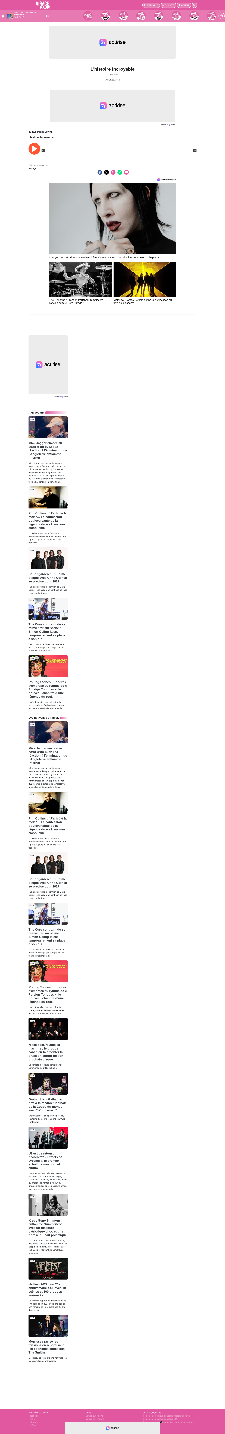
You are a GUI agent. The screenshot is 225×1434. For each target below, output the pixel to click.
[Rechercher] (194, 5)
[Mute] (47, 16)
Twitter (32, 1419)
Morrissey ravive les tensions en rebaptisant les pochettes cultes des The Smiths (47, 1347)
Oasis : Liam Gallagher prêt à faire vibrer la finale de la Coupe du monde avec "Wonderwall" (48, 1105)
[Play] (3, 16)
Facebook (33, 1415)
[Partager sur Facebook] (99, 173)
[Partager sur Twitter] (106, 173)
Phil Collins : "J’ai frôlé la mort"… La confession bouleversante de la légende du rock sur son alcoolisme (48, 520)
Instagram (33, 1422)
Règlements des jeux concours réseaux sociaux (166, 1415)
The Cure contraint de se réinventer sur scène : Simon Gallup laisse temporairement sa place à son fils (47, 632)
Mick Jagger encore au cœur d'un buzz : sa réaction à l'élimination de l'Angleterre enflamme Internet (48, 450)
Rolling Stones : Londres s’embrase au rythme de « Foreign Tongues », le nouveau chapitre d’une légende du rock (48, 689)
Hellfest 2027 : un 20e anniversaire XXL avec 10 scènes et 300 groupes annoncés (47, 1290)
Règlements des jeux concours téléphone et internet (168, 1422)
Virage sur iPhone (94, 1415)
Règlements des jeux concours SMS (160, 1419)
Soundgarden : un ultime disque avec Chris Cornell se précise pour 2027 (48, 577)
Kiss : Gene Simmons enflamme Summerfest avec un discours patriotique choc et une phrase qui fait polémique (48, 1228)
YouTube (33, 1425)
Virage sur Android (95, 1419)
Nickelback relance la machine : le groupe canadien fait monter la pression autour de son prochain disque (46, 1052)
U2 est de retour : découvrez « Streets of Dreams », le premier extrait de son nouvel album (45, 1161)
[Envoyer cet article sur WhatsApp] (119, 173)
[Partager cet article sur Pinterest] (112, 173)
